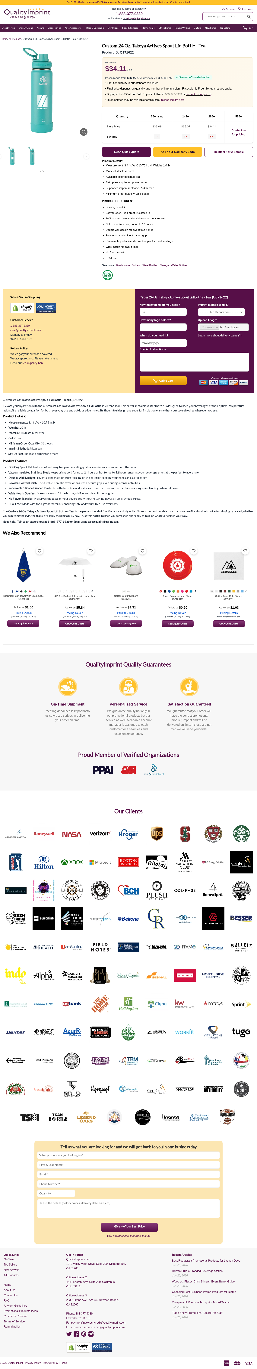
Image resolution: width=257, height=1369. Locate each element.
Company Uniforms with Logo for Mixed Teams (201, 1302)
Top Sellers (10, 1264)
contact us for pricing (198, 94)
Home (7, 1284)
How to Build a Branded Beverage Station (197, 1270)
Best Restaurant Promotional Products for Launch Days (206, 1260)
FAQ (6, 1300)
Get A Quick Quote (23, 623)
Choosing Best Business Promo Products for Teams (204, 1291)
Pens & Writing (182, 27)
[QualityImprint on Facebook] (76, 1335)
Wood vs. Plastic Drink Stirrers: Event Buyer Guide (203, 1281)
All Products (11, 1275)
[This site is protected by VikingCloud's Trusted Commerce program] (46, 308)
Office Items (164, 27)
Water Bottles (179, 265)
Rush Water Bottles (128, 265)
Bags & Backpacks (95, 27)
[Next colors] (86, 156)
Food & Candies (130, 27)
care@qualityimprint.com (136, 18)
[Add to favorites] (39, 551)
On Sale (197, 27)
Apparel (41, 27)
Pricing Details (23, 612)
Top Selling (225, 27)
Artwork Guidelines (15, 1305)
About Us (9, 1290)
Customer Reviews (15, 1316)
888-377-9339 (84, 1313)
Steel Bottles (150, 265)
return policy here (33, 363)
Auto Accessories (74, 27)
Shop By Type (8, 27)
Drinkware (113, 27)
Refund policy (12, 1326)
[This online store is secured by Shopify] (22, 308)
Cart (251, 27)
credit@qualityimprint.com (110, 1322)
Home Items (148, 27)
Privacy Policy (33, 1362)
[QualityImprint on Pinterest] (84, 1335)
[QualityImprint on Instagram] (91, 1335)
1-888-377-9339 (129, 14)
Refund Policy (50, 1362)
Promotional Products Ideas (21, 1310)
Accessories (54, 27)
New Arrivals (11, 1269)
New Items (210, 27)
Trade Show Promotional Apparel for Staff (197, 1312)
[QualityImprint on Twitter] (69, 1335)
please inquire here (172, 99)
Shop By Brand (26, 27)
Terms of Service (14, 1321)
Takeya (164, 265)
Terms (63, 1362)
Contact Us (11, 1295)
